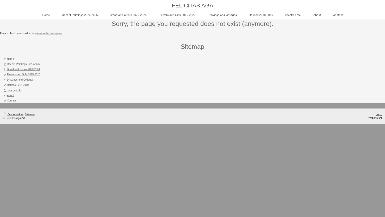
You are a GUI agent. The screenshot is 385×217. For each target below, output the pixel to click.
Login (379, 114)
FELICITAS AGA (192, 5)
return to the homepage (48, 33)
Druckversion (15, 114)
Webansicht (375, 117)
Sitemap (29, 114)
